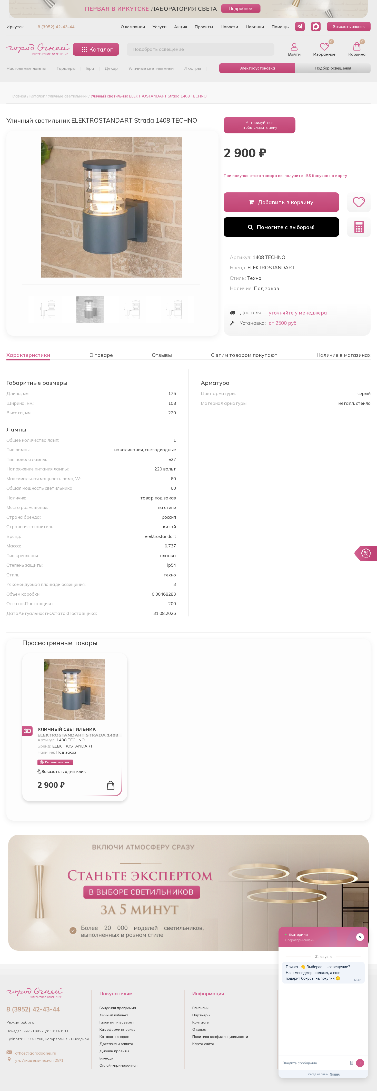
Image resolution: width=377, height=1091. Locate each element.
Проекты (204, 26)
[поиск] (265, 49)
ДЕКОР (111, 68)
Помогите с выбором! (285, 227)
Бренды (106, 1058)
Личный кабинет (114, 1015)
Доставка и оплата (116, 1043)
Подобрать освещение (158, 49)
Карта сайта (203, 1043)
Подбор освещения (333, 68)
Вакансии (200, 1008)
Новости (229, 26)
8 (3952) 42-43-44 (56, 26)
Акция (180, 26)
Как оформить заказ (117, 1029)
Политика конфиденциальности (220, 1036)
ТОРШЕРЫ (65, 68)
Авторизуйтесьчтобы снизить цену (259, 125)
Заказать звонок (349, 26)
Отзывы (199, 1029)
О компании (133, 26)
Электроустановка (257, 68)
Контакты (200, 1022)
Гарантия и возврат (117, 1022)
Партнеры (201, 1015)
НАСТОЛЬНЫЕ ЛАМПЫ (26, 68)
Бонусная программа (118, 1008)
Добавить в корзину (285, 202)
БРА (90, 68)
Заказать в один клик (64, 771)
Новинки (255, 26)
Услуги (159, 26)
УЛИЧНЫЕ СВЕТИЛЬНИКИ (151, 68)
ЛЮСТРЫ (192, 68)
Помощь (280, 26)
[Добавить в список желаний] (359, 202)
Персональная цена (58, 762)
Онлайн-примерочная (118, 1065)
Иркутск (15, 26)
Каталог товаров (114, 1036)
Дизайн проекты (114, 1051)
